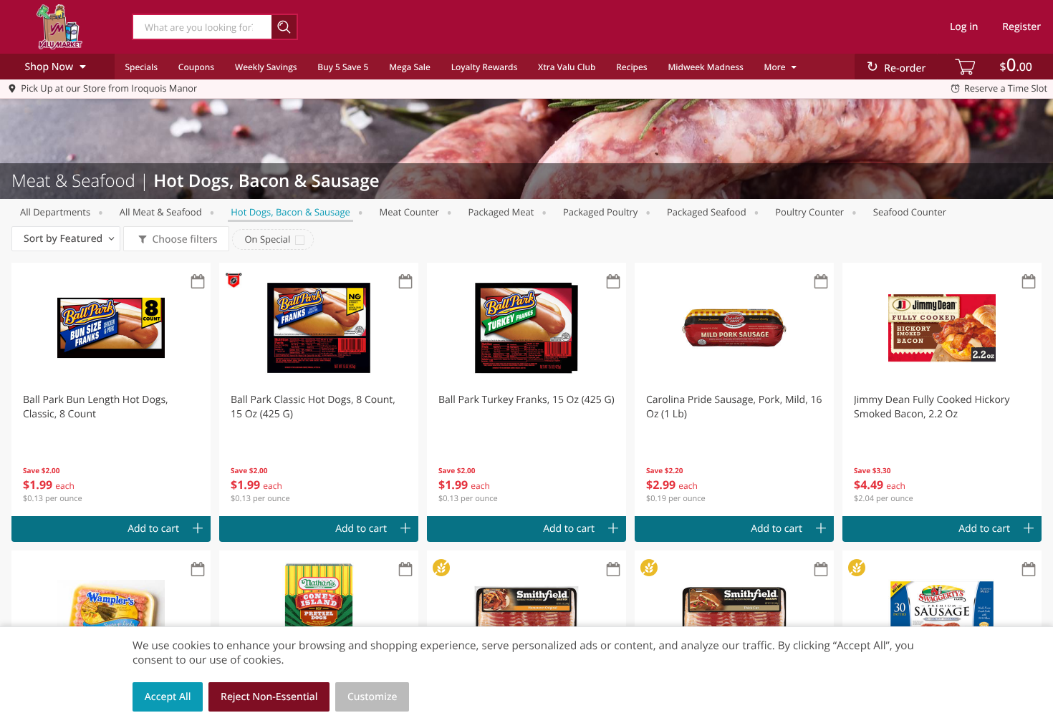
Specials (141, 67)
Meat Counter (408, 211)
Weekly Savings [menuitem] (266, 67)
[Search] (284, 27)
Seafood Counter (909, 211)
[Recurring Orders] (197, 282)
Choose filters (184, 239)
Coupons (196, 67)
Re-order (904, 68)
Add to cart (153, 528)
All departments (55, 211)
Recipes (631, 67)
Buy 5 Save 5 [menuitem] (342, 67)
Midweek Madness (705, 67)
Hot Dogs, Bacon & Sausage (290, 211)
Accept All (168, 697)
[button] (111, 389)
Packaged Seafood (706, 211)
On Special (267, 239)
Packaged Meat (501, 211)
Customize (372, 697)
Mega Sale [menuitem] (410, 67)
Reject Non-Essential (269, 697)
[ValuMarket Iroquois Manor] (59, 26)
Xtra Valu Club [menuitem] (566, 67)
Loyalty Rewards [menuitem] (484, 67)
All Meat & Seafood (161, 211)
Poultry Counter (809, 211)
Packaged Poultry (600, 211)
